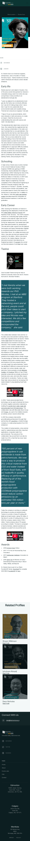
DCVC (3, 516)
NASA (26, 228)
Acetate (3, 372)
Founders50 (11, 571)
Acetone (11, 372)
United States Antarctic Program (12, 212)
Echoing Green (11, 548)
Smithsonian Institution (13, 555)
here (19, 571)
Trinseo (6, 412)
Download (16, 569)
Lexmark (17, 242)
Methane (24, 370)
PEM (6, 340)
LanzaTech (14, 421)
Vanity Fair (10, 559)
